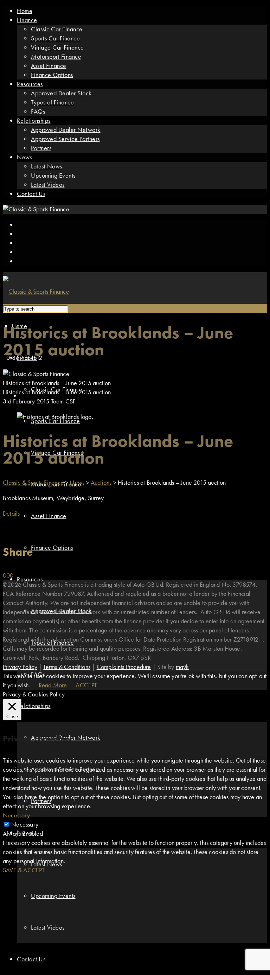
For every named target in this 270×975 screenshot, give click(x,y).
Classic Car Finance (57, 29)
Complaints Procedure (124, 667)
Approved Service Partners (65, 139)
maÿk (182, 667)
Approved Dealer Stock (61, 93)
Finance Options (52, 75)
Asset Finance (48, 66)
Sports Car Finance (55, 38)
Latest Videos (48, 184)
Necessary (24, 824)
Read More (53, 685)
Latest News (46, 166)
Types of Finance (52, 102)
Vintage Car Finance (57, 47)
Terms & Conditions (66, 667)
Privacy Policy (20, 667)
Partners (41, 148)
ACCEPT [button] (86, 685)
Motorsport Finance (56, 56)
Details (11, 513)
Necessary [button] (16, 815)
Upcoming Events (53, 175)
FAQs (38, 111)
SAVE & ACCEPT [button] (24, 870)
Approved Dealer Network (66, 130)
